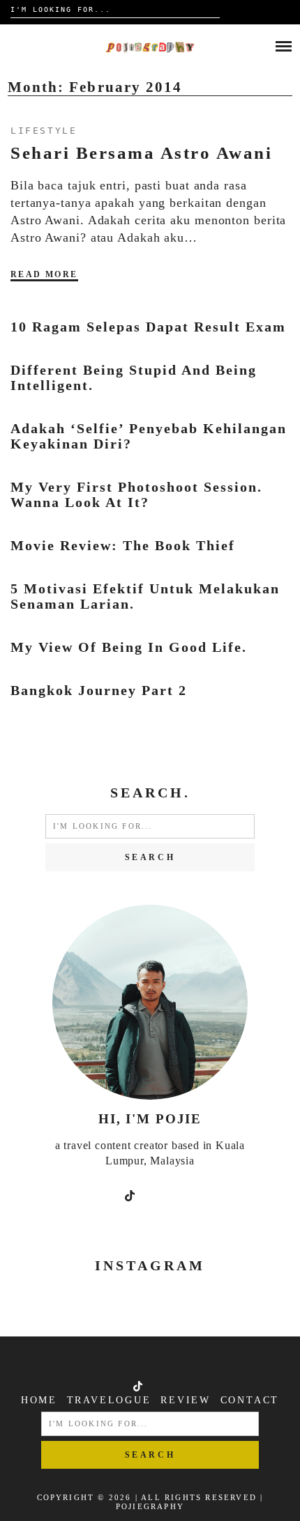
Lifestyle (43, 130)
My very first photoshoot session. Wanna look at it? (136, 494)
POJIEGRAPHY (150, 1506)
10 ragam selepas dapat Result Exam (148, 326)
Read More (44, 274)
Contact (250, 1400)
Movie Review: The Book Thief (122, 545)
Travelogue (109, 1400)
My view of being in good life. (128, 647)
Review (185, 1400)
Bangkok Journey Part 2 (98, 690)
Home (39, 1400)
